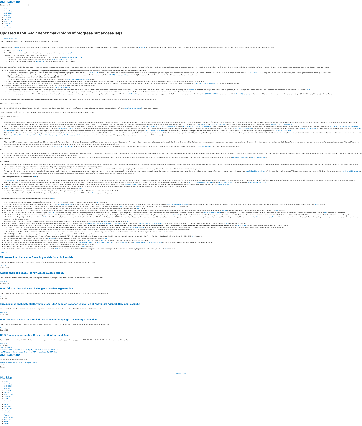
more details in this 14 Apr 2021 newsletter (161, 126)
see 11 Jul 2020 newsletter (243, 128)
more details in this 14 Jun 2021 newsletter (344, 126)
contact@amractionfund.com (256, 182)
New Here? (7, 28)
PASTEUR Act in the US (226, 182)
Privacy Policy (181, 373)
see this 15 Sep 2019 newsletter (281, 124)
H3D (56, 249)
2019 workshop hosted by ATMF (72, 57)
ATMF (17, 47)
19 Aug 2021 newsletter (62, 87)
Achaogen (61, 128)
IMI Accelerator (122, 242)
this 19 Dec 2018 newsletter (62, 146)
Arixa (197, 124)
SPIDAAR (208, 94)
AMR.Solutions (10, 1)
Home (6, 9)
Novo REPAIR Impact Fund (105, 242)
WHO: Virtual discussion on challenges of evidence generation (36, 288)
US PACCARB (51, 213)
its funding (141, 47)
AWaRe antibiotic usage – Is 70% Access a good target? (32, 272)
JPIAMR (224, 210)
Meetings (7, 15)
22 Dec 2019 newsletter (204, 146)
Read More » (4, 266)
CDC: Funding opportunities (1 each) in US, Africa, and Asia (34, 335)
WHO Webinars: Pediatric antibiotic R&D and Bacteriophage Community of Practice (48, 319)
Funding (6, 19)
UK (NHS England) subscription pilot (201, 182)
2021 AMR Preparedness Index (177, 204)
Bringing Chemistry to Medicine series (151, 223)
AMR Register (133, 94)
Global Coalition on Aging (64, 204)
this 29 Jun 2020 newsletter (351, 171)
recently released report (136, 227)
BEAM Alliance (82, 242)
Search (2, 5)
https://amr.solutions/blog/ (132, 108)
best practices (69, 53)
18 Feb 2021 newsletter (283, 131)
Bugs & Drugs (8, 21)
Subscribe (7, 24)
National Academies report (212, 213)
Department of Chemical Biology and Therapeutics (105, 223)
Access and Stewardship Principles (78, 79)
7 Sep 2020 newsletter (258, 157)
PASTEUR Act (93, 73)
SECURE (191, 90)
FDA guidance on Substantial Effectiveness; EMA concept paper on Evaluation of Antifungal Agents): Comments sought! (70, 304)
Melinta (70, 128)
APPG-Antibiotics (174, 215)
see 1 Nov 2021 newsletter (155, 131)
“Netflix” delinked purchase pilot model (266, 217)
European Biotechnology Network (144, 242)
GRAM (216, 94)
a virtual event (40, 61)
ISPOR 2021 (42, 217)
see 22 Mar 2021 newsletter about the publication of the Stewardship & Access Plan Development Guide (46, 135)
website (20, 53)
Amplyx (204, 124)
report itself (18, 51)
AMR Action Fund (255, 73)
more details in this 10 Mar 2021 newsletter (197, 126)
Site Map (6, 377)
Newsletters (8, 11)
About (6, 26)
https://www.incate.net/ (222, 184)
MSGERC (52, 238)
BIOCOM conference (132, 184)
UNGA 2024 (8, 13)
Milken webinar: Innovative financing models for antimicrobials (36, 257)
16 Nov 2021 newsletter (308, 128)
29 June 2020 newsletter (242, 94)
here (308, 90)
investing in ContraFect (218, 124)
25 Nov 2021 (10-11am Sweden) (204, 83)
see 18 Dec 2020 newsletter (255, 171)
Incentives (7, 17)
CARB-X (6, 186)
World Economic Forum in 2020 (61, 59)
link (37, 191)
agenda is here (241, 225)
